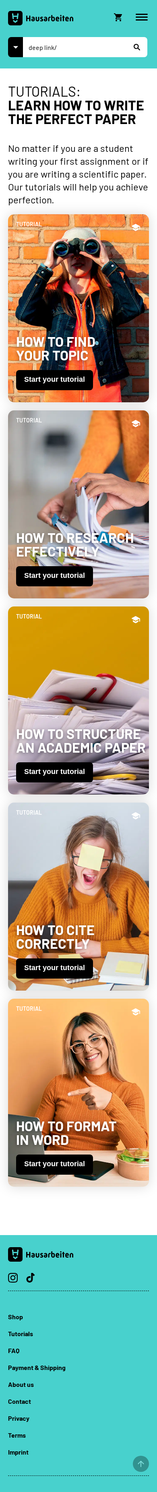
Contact (19, 1401)
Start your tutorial (54, 379)
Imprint (18, 1452)
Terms (17, 1435)
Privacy (18, 1418)
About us (21, 1384)
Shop (15, 1316)
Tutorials (20, 1333)
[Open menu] (141, 17)
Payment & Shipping (37, 1367)
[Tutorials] (15, 47)
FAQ (13, 1350)
